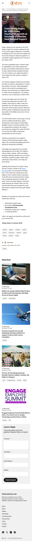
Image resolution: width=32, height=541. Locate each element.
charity (24, 229)
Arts (4, 380)
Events (4, 248)
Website (6, 470)
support (11, 235)
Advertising (5, 514)
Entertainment (11, 380)
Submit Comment (11, 480)
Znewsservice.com (9, 494)
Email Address (8, 461)
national (19, 232)
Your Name (7, 452)
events (4, 232)
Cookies (4, 524)
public (24, 232)
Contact (4, 526)
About (3, 509)
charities (17, 229)
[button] (3, 3)
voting (17, 235)
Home (3, 9)
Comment (7, 439)
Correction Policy (6, 516)
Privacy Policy (6, 519)
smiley (4, 235)
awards (5, 229)
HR (9, 420)
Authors (4, 511)
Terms (3, 521)
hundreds (11, 232)
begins (11, 229)
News (24, 380)
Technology (12, 298)
